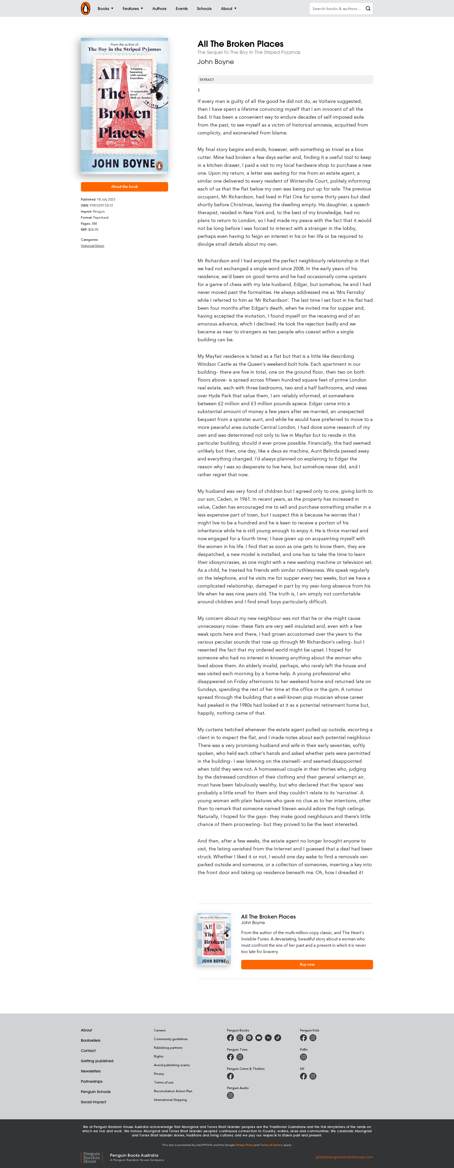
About (86, 1030)
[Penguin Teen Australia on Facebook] (230, 1057)
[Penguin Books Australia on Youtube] (258, 1037)
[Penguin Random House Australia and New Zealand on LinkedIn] (268, 1037)
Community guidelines (171, 1038)
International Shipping (170, 1099)
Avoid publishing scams (172, 1064)
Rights (158, 1056)
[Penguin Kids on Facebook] (303, 1037)
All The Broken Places (268, 916)
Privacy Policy (244, 1144)
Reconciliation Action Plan (173, 1091)
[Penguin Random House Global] (95, 1157)
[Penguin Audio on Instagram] (230, 1095)
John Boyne (216, 62)
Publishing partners (168, 1047)
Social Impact (93, 1102)
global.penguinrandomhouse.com (344, 1157)
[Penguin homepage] (85, 8)
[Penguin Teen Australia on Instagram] (239, 1057)
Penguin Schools (96, 1091)
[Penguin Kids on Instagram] (312, 1037)
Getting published (97, 1061)
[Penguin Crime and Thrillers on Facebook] (230, 1076)
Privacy (159, 1073)
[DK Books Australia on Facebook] (303, 1076)
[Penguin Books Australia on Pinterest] (249, 1037)
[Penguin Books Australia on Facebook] (230, 1037)
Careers (160, 1030)
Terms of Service (271, 1144)
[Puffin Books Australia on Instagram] (303, 1057)
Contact (88, 1050)
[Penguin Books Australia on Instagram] (239, 1037)
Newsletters (91, 1071)
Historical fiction (92, 245)
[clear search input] (368, 9)
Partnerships (91, 1081)
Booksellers (90, 1040)
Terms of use (163, 1082)
